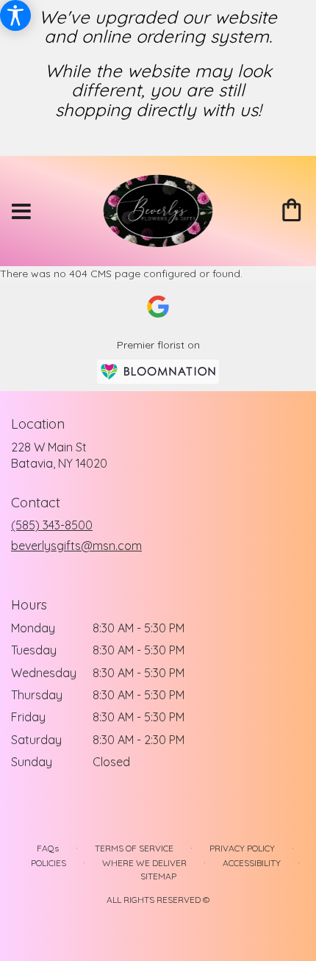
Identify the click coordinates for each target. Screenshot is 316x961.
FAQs (48, 848)
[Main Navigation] (21, 211)
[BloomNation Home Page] (158, 372)
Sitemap (158, 876)
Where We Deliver (144, 862)
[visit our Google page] (158, 307)
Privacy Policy (242, 848)
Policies (48, 862)
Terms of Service (134, 848)
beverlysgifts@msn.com (76, 545)
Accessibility (252, 862)
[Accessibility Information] (15, 15)
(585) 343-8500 (52, 525)
